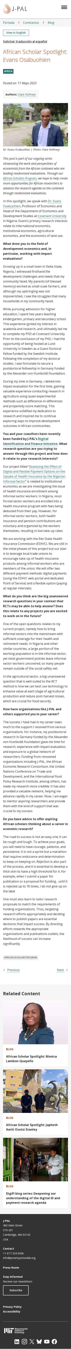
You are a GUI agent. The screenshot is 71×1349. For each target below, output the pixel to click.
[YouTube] (46, 1341)
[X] (31, 1341)
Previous (13, 970)
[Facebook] (54, 1341)
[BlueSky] (39, 1341)
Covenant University (52, 216)
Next (60, 970)
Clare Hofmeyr (27, 94)
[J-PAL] (15, 9)
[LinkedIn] (17, 1341)
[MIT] (35, 1330)
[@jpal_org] (24, 1341)
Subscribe (15, 1290)
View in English (16, 32)
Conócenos (31, 23)
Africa (8, 71)
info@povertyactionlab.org (19, 1258)
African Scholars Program (20, 178)
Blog (51, 23)
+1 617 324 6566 (13, 1253)
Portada (8, 23)
